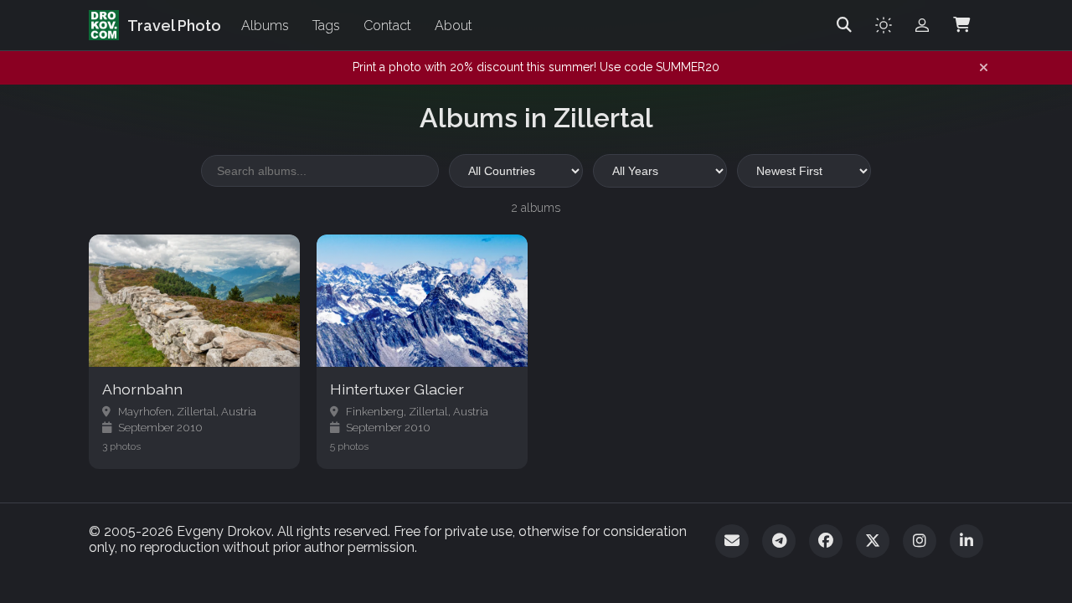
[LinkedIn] (966, 541)
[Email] (732, 541)
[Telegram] (779, 541)
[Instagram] (919, 541)
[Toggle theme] (883, 25)
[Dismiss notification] (984, 68)
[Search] (844, 25)
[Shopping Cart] (961, 25)
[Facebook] (826, 541)
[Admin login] (922, 25)
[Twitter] (872, 541)
